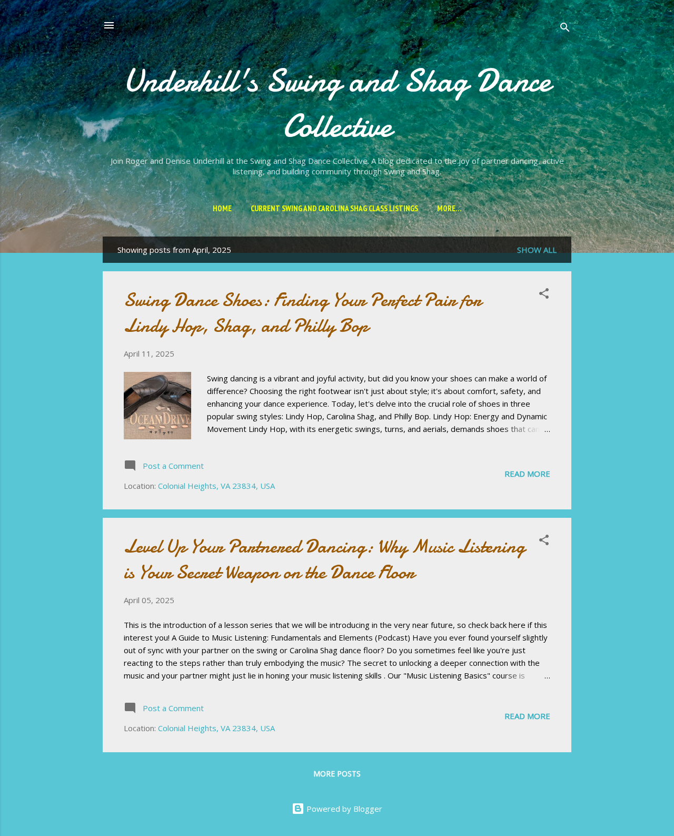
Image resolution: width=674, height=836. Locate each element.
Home (222, 208)
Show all (537, 249)
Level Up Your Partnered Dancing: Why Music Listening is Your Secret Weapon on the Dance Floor (324, 559)
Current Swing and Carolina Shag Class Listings (334, 208)
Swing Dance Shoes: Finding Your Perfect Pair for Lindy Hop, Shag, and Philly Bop (302, 313)
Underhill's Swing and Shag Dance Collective (337, 103)
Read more (527, 473)
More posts (337, 774)
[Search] (565, 29)
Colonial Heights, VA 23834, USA (216, 485)
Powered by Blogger (343, 808)
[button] (544, 295)
